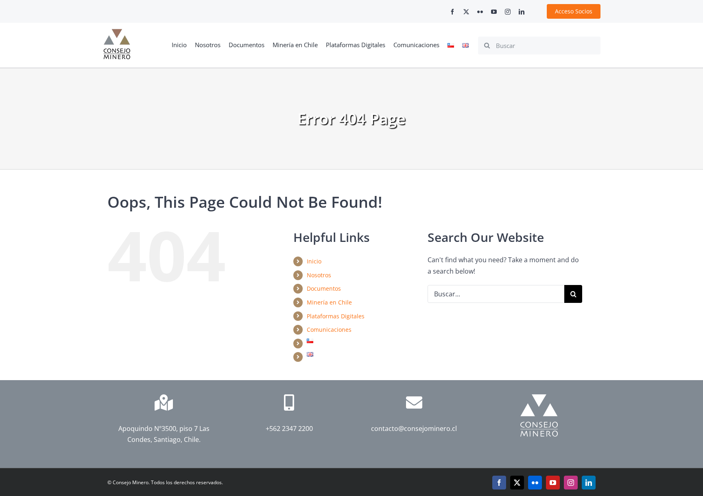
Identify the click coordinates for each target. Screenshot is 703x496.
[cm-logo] (117, 32)
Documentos (324, 288)
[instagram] (508, 12)
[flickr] (480, 12)
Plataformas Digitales (336, 316)
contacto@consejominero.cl (414, 428)
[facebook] (452, 12)
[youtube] (494, 12)
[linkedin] (521, 12)
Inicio (314, 261)
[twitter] (466, 12)
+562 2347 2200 (288, 428)
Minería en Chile (329, 302)
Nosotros (319, 275)
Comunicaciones (329, 329)
